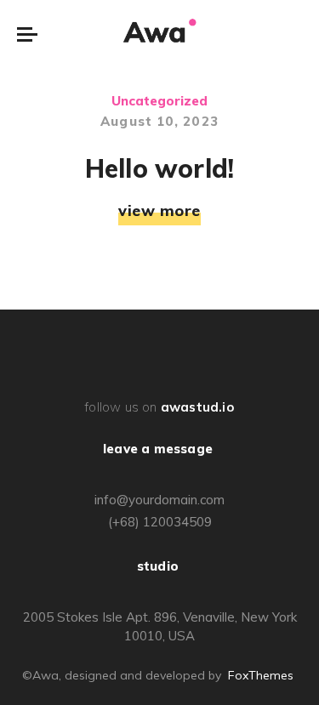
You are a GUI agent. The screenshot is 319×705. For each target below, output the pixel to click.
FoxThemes (260, 675)
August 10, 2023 (159, 121)
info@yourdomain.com (159, 500)
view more (159, 211)
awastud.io (197, 407)
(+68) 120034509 (160, 522)
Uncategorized (159, 101)
